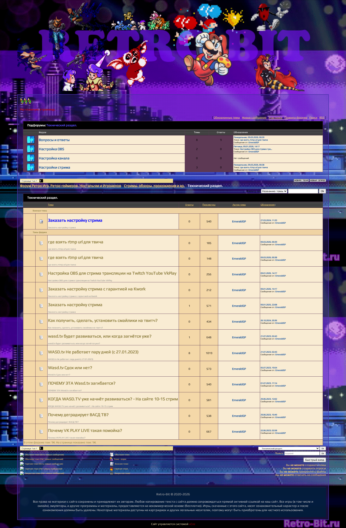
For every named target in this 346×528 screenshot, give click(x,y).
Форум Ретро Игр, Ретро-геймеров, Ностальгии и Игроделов (70, 186)
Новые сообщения (254, 117)
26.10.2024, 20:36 (269, 320)
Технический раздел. (61, 125)
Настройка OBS (51, 149)
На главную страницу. (38, 109)
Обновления (268, 204)
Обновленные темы (227, 117)
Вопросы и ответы (54, 140)
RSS (321, 117)
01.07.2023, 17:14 (269, 383)
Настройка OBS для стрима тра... (256, 149)
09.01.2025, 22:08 (269, 304)
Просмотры (208, 204)
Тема (50, 204)
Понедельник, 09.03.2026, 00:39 (249, 137)
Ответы (189, 204)
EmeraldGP (254, 142)
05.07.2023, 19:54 (269, 367)
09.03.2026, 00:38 (269, 257)
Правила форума (295, 117)
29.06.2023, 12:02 (269, 399)
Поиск (313, 117)
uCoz (192, 524)
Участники (275, 117)
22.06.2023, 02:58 (269, 430)
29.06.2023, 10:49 (269, 414)
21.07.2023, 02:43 (269, 336)
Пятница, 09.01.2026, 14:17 (247, 146)
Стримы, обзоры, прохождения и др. (154, 186)
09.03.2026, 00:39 (269, 241)
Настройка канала (54, 158)
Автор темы (239, 204)
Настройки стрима (54, 167)
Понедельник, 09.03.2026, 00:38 (249, 164)
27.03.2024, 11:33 (269, 220)
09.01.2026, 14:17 (269, 273)
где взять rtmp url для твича (254, 139)
